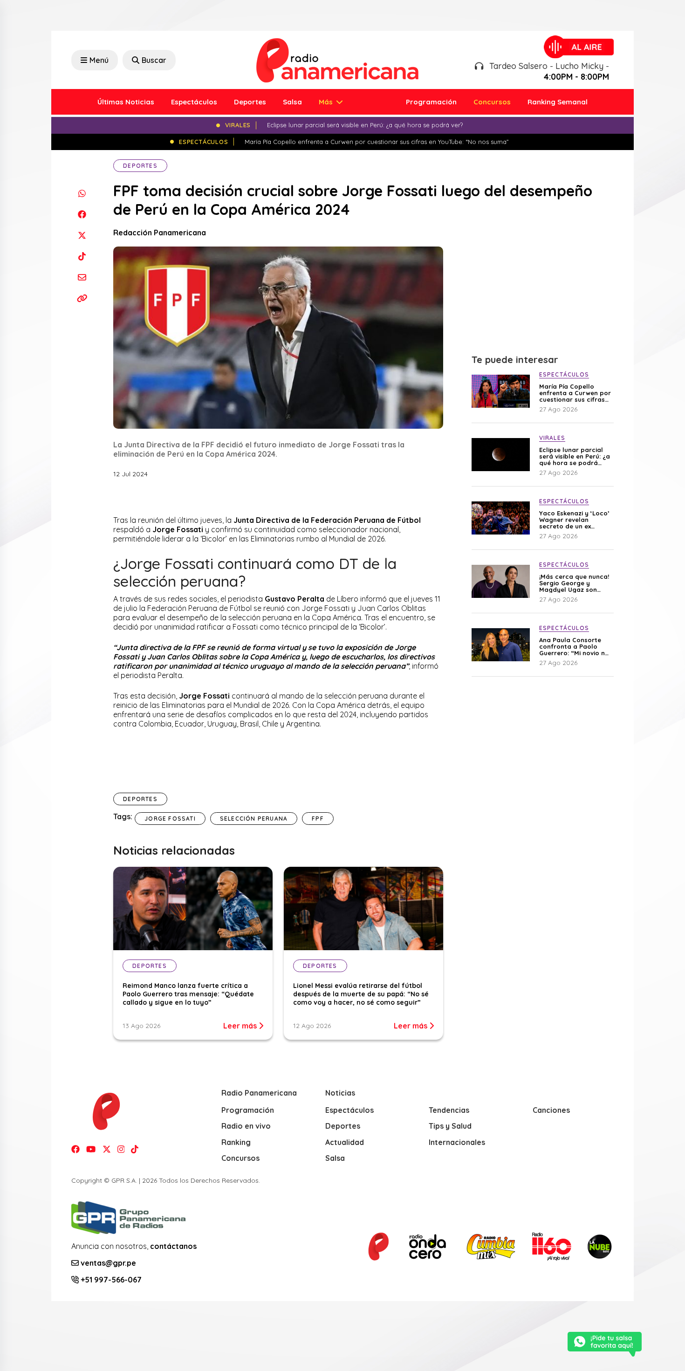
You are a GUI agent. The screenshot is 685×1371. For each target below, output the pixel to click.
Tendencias (449, 1110)
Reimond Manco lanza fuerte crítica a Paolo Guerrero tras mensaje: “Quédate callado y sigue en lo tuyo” (188, 994)
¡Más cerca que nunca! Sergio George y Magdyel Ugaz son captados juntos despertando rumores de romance (574, 583)
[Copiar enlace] (81, 298)
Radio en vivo (246, 1126)
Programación (431, 101)
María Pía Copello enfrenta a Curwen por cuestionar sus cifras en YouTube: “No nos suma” (575, 393)
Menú (99, 60)
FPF (318, 818)
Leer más (241, 1025)
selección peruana (254, 818)
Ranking (236, 1142)
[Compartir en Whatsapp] (81, 193)
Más (327, 101)
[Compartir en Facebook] (81, 214)
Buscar (154, 60)
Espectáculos (194, 101)
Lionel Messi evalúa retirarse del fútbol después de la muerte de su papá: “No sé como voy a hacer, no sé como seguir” (361, 994)
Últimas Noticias (125, 101)
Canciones (551, 1110)
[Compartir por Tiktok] (81, 256)
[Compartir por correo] (81, 277)
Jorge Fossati (170, 818)
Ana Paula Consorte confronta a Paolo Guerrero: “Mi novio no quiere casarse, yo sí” (574, 646)
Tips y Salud (450, 1126)
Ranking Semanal (557, 101)
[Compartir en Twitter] (81, 235)
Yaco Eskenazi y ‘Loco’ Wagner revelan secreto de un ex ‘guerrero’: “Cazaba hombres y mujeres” (574, 519)
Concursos (492, 101)
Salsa (292, 101)
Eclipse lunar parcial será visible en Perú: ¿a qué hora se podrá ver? (574, 456)
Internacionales (457, 1142)
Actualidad (344, 1142)
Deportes (250, 101)
